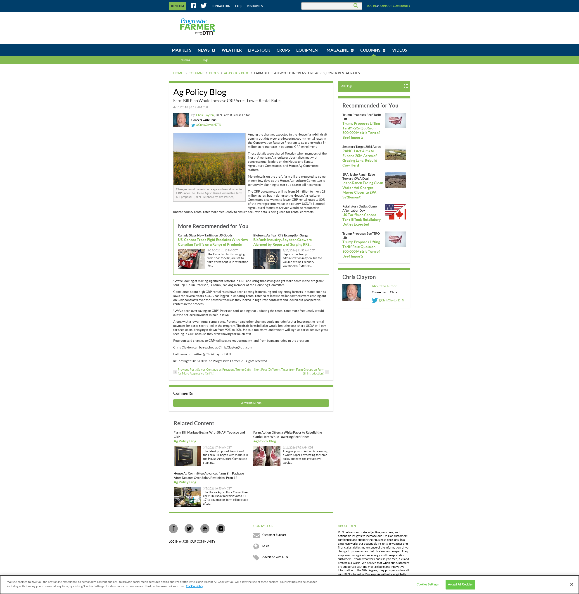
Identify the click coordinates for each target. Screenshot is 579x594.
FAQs (238, 6)
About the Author (384, 286)
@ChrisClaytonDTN (208, 124)
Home (178, 73)
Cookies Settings (428, 584)
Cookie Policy (194, 586)
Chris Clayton (205, 115)
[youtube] (204, 528)
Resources (255, 6)
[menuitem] (182, 50)
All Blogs (346, 86)
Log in (371, 6)
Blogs (214, 73)
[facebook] (173, 528)
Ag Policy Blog (236, 73)
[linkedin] (220, 528)
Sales (265, 546)
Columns (184, 60)
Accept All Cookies (460, 584)
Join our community (395, 6)
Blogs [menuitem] (205, 60)
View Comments (251, 403)
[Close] (572, 584)
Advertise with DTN (275, 557)
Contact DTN (221, 6)
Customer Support (274, 535)
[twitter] (189, 528)
